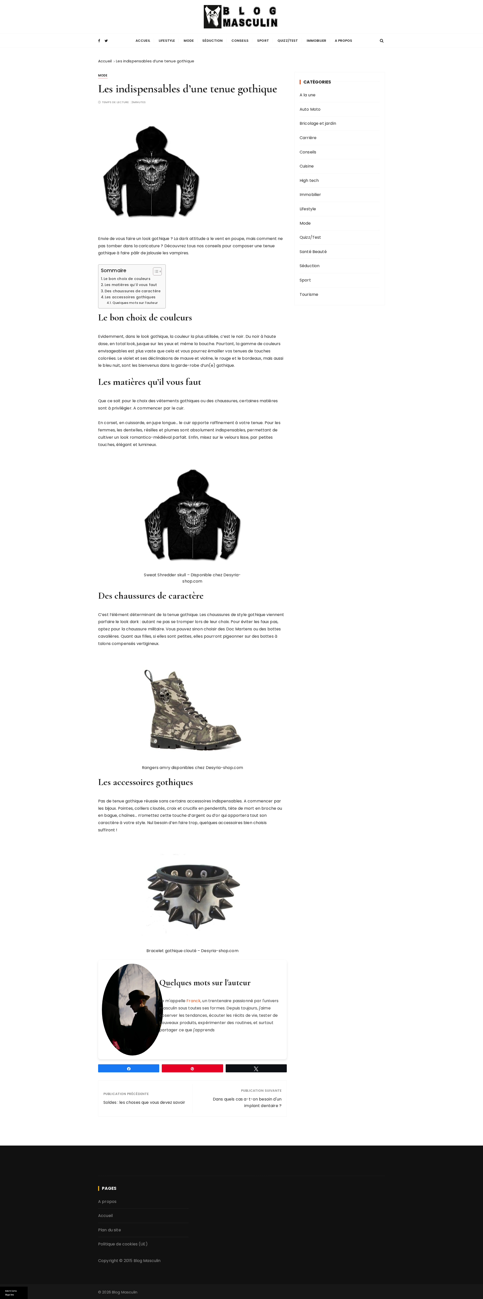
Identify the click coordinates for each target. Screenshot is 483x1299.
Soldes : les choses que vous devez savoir (144, 1102)
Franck (193, 1001)
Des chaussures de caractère (132, 291)
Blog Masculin (147, 1261)
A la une (307, 95)
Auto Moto (310, 109)
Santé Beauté (313, 252)
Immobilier (317, 40)
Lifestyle (167, 40)
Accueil (143, 40)
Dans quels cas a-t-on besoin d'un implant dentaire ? (247, 1102)
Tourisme (309, 294)
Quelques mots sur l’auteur (135, 302)
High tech (309, 180)
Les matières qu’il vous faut (131, 284)
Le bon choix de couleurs (127, 278)
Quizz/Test (287, 40)
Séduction (212, 40)
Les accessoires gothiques (130, 297)
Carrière (308, 138)
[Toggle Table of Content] (154, 271)
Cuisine (307, 166)
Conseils (240, 40)
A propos (343, 40)
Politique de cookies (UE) (123, 1244)
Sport (263, 40)
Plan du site (109, 1230)
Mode (189, 40)
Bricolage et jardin (318, 123)
